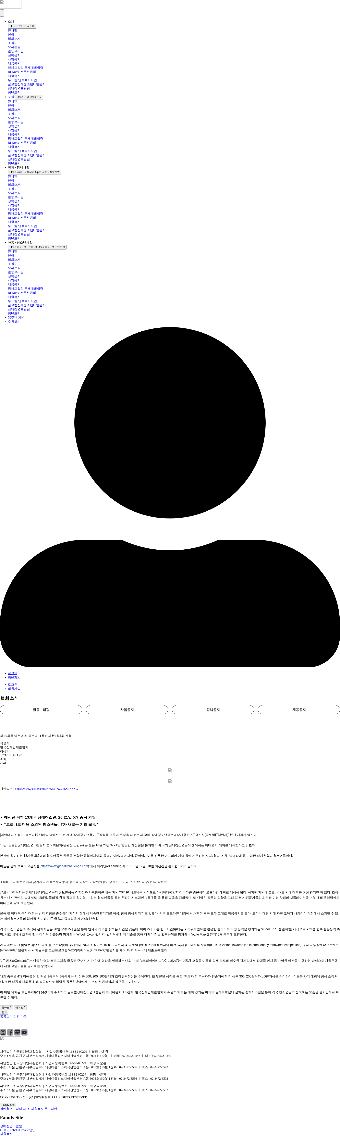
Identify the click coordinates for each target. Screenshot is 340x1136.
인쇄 (4, 1012)
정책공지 (14, 55)
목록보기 (6, 1016)
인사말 (12, 30)
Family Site (8, 1104)
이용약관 (38, 1024)
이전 (16, 1016)
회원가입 (14, 677)
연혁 (11, 34)
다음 (23, 1016)
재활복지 (14, 76)
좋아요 (6, 1007)
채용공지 (14, 63)
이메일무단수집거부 (66, 1024)
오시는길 (14, 47)
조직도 (12, 43)
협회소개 (14, 38)
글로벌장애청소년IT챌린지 (26, 84)
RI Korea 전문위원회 (22, 71)
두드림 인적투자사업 (22, 80)
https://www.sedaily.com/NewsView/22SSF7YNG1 (47, 788)
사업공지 (14, 59)
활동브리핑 (16, 51)
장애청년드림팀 (19, 88)
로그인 (12, 673)
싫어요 (20, 1007)
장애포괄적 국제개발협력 (25, 67)
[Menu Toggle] (2, 13)
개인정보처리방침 (12, 1024)
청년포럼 (14, 92)
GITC (26, 1108)
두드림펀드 (52, 1108)
